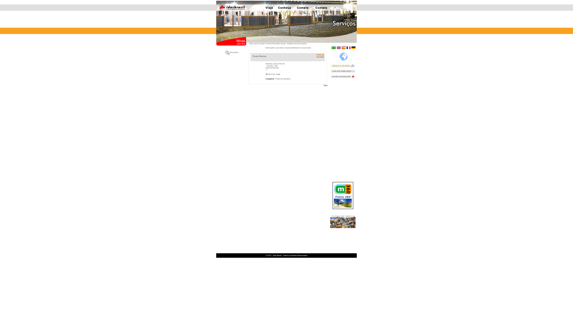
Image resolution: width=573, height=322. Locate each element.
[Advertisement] (343, 128)
